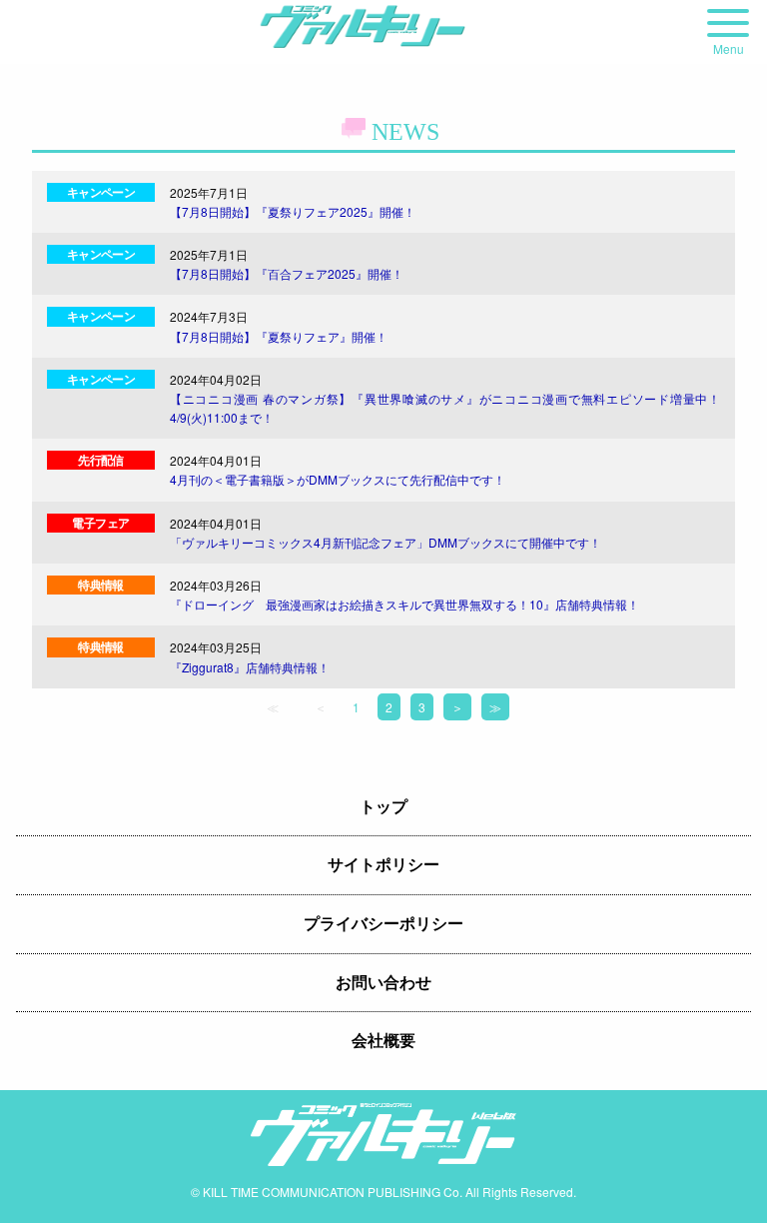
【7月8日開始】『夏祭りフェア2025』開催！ (292, 211)
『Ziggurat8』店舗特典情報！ (250, 666)
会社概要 (383, 1040)
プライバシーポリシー (383, 923)
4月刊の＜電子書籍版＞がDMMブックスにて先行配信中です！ (337, 479)
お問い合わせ (383, 982)
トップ (383, 806)
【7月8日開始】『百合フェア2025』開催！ (286, 273)
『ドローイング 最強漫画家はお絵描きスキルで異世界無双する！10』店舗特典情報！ (404, 604)
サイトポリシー (383, 864)
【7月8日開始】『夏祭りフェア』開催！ (278, 336)
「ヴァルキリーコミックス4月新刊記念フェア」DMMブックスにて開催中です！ (385, 542)
